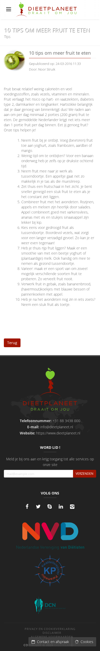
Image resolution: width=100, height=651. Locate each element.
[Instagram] (72, 506)
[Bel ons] (49, 506)
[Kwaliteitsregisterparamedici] (50, 571)
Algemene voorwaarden (52, 637)
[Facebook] (27, 506)
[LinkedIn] (60, 506)
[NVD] (50, 535)
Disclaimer (52, 633)
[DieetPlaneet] (50, 390)
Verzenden (84, 473)
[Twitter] (38, 506)
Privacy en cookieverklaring (50, 629)
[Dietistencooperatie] (50, 605)
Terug (12, 342)
